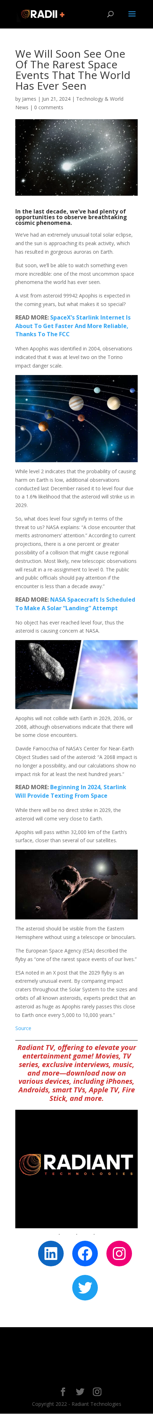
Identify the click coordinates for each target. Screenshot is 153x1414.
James (29, 98)
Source (23, 1028)
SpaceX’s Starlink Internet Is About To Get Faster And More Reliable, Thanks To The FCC (73, 325)
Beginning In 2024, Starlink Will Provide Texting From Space (70, 791)
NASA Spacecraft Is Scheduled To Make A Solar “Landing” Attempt (75, 604)
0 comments (48, 107)
